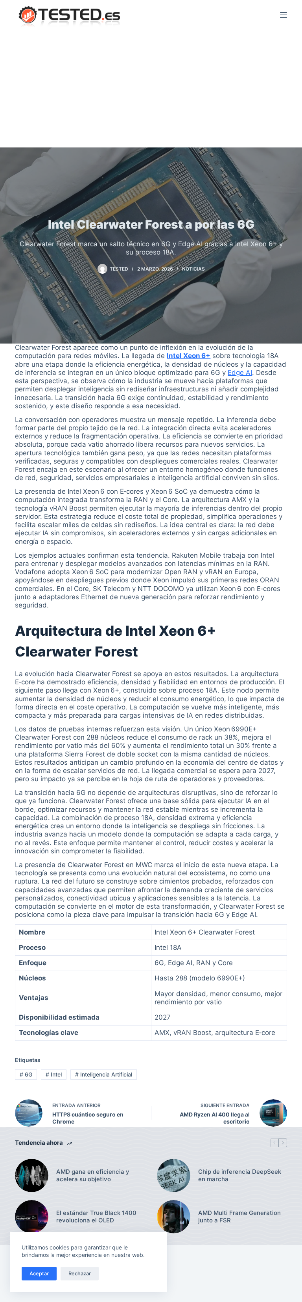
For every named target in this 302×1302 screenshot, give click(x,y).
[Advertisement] (151, 89)
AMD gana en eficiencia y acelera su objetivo (92, 1175)
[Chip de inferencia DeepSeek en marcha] (173, 1175)
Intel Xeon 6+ (188, 356)
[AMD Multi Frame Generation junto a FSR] (173, 1216)
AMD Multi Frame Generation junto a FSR (239, 1216)
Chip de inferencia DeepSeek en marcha (239, 1175)
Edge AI (240, 372)
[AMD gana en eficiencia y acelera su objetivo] (31, 1175)
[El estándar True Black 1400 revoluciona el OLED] (31, 1216)
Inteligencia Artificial (103, 1074)
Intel (54, 1074)
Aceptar (39, 1273)
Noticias (193, 269)
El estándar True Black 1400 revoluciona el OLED (96, 1216)
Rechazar (79, 1273)
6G (26, 1074)
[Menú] (283, 14)
